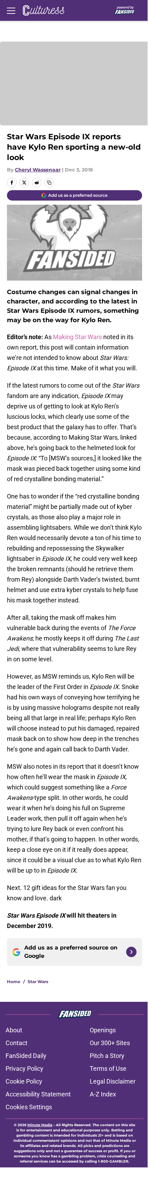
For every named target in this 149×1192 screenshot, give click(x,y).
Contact (16, 1043)
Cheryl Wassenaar (38, 170)
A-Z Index (103, 1094)
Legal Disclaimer (112, 1081)
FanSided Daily (26, 1055)
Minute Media (39, 1125)
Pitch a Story (107, 1055)
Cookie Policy (24, 1081)
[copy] (49, 182)
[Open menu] (11, 10)
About (14, 1030)
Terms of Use (108, 1068)
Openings (103, 1030)
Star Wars (38, 981)
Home (13, 981)
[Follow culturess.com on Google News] (131, 952)
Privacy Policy (24, 1068)
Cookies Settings (29, 1107)
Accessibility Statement (38, 1094)
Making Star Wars (77, 337)
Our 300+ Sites (110, 1043)
